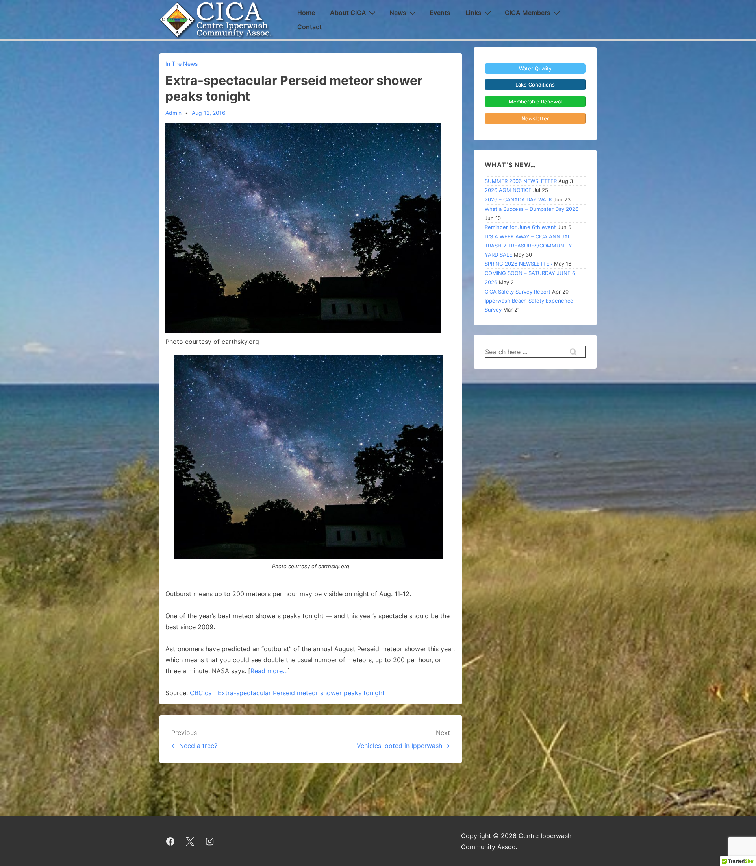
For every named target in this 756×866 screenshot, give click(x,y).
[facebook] (170, 841)
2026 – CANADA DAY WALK (518, 199)
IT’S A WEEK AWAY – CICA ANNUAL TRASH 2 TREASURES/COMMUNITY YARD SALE (528, 245)
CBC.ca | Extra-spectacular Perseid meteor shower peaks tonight (287, 693)
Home (306, 13)
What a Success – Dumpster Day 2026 (531, 209)
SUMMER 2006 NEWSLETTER (521, 181)
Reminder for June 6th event (520, 227)
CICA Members (527, 13)
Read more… (269, 671)
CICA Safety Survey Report (517, 291)
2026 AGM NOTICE (508, 190)
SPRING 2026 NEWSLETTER (518, 263)
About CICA (348, 13)
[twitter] (190, 841)
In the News (181, 63)
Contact (309, 27)
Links (473, 13)
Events (440, 13)
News (397, 13)
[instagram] (209, 841)
